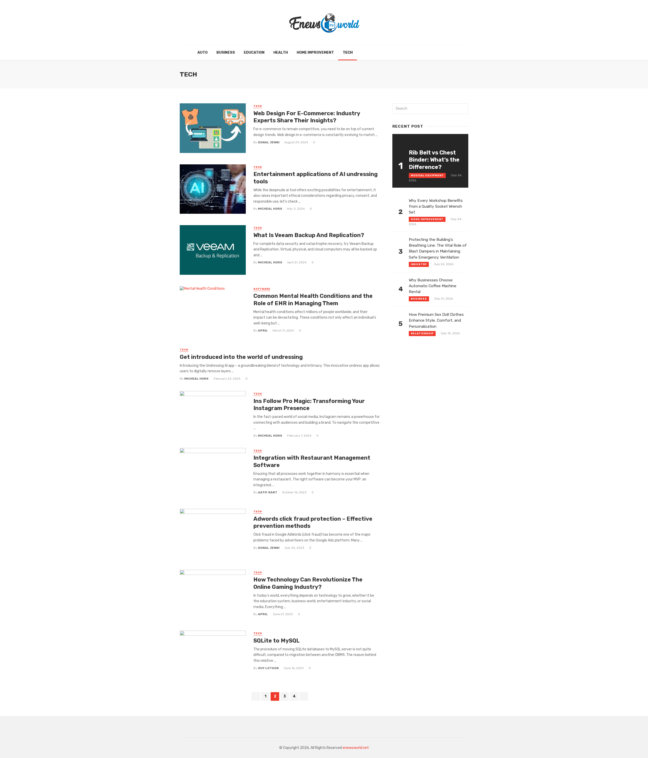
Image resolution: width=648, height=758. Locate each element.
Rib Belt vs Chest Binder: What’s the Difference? (434, 159)
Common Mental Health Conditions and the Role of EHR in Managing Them (313, 299)
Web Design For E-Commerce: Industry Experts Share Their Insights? (306, 117)
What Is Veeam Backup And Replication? (308, 235)
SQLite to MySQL (276, 640)
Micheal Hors (270, 208)
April (263, 330)
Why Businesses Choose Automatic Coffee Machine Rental (432, 286)
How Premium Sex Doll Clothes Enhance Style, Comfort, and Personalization (436, 320)
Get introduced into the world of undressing (242, 357)
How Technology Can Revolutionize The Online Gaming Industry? (307, 583)
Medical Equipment (427, 175)
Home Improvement (315, 52)
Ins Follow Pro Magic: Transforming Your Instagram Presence (309, 404)
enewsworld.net (356, 748)
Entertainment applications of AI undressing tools (315, 177)
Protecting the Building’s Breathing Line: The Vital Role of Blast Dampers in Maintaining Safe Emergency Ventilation (438, 248)
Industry (419, 264)
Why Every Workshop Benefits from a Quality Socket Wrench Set (436, 206)
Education (254, 52)
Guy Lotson (268, 668)
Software (261, 288)
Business (225, 52)
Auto (202, 52)
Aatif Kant (267, 492)
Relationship (422, 333)
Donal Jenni (268, 142)
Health (280, 52)
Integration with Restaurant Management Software (311, 461)
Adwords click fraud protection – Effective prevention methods (312, 522)
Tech (348, 52)
